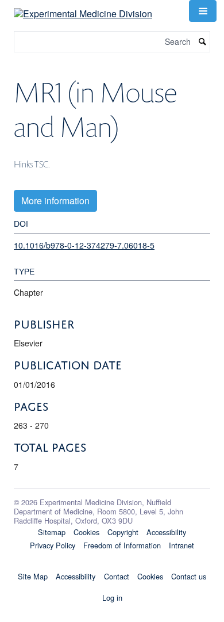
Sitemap (51, 531)
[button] (203, 11)
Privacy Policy (52, 545)
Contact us (188, 576)
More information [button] (55, 200)
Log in (112, 597)
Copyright (122, 531)
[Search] (203, 42)
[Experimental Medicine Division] (83, 9)
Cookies (86, 531)
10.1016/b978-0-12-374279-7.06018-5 (84, 245)
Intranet (181, 545)
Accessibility (166, 531)
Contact (116, 576)
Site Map (33, 576)
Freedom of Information (122, 545)
